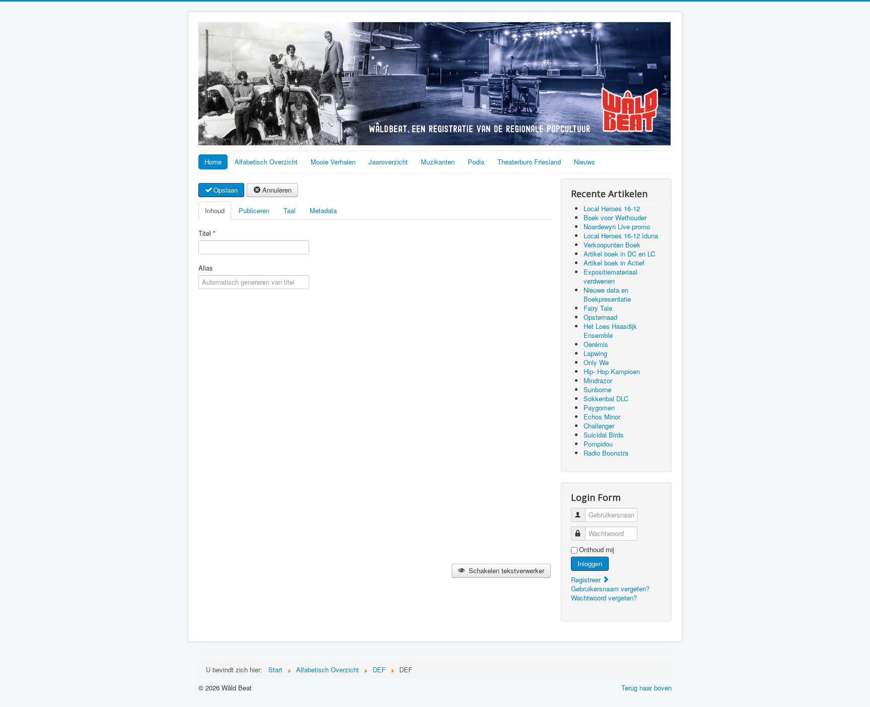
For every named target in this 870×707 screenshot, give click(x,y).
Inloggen (589, 563)
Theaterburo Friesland (529, 161)
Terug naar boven (646, 687)
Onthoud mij (596, 549)
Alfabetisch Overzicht (266, 161)
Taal (289, 210)
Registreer (587, 579)
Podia (476, 161)
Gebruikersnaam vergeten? (610, 588)
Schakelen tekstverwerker (505, 570)
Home (213, 161)
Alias (205, 268)
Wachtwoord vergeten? (604, 597)
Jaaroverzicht (388, 161)
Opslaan (225, 190)
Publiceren (254, 210)
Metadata (323, 210)
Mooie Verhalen (333, 161)
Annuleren (277, 190)
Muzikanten (438, 161)
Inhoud (215, 210)
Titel (206, 233)
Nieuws (584, 161)
